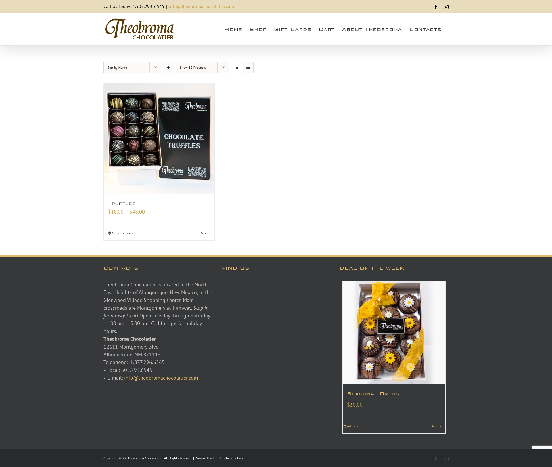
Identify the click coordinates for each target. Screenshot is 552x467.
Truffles (122, 203)
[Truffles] (159, 138)
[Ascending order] (168, 67)
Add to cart (355, 426)
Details (205, 233)
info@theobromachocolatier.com (201, 6)
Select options (122, 233)
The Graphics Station (228, 458)
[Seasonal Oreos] (394, 332)
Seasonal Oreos (373, 394)
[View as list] (247, 67)
